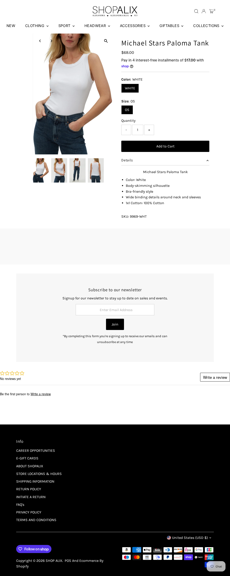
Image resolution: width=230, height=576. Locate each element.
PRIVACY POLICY (28, 512)
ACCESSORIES (133, 25)
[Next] (51, 41)
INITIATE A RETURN (31, 497)
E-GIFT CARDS (27, 458)
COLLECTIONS (206, 25)
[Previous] (40, 41)
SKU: (125, 216)
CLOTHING (35, 25)
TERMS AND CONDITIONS (36, 520)
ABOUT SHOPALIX (29, 466)
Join (115, 324)
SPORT (64, 25)
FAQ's (20, 504)
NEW (11, 25)
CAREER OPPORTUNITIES (35, 450)
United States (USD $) (190, 537)
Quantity (128, 120)
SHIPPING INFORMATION (35, 481)
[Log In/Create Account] (204, 11)
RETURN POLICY (28, 489)
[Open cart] (211, 11)
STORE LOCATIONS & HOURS (39, 474)
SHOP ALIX (54, 560)
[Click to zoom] (106, 41)
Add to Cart (165, 146)
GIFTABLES (169, 25)
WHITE (130, 88)
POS (68, 560)
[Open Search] (196, 11)
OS (127, 110)
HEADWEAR (95, 25)
